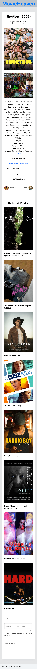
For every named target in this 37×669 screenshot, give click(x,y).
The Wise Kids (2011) (12, 406)
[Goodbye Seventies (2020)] (18, 533)
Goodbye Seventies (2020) (14, 558)
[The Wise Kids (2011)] (18, 381)
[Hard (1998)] (18, 584)
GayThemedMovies (18, 21)
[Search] (30, 3)
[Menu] (34, 4)
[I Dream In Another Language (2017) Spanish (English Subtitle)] (18, 228)
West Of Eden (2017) (12, 356)
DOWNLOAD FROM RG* (18, 164)
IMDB (18, 154)
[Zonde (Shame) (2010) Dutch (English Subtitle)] (18, 481)
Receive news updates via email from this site (18, 635)
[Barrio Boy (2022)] (18, 431)
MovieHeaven (18, 4)
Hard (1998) (9, 609)
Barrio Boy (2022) (11, 456)
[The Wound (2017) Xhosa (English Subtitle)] (18, 281)
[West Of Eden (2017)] (18, 332)
